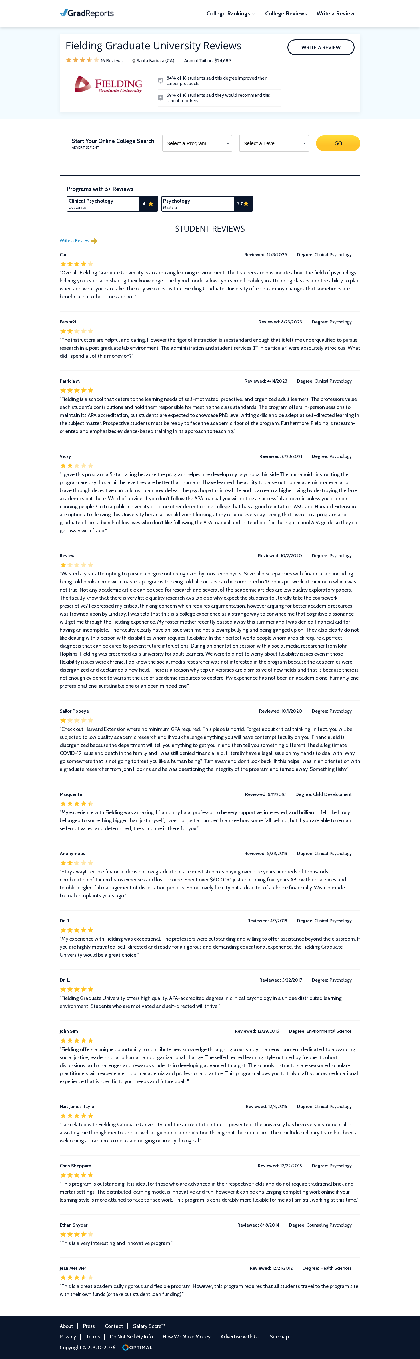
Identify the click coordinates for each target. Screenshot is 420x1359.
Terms (93, 1337)
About (66, 1326)
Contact (114, 1326)
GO (338, 143)
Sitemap (279, 1337)
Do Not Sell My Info (131, 1337)
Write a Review (321, 47)
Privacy (68, 1337)
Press (89, 1326)
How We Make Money (187, 1337)
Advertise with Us (240, 1337)
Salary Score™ (149, 1326)
